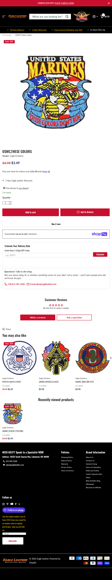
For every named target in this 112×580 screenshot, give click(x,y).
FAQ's (88, 477)
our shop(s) (24, 188)
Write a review (38, 317)
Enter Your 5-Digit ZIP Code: (17, 250)
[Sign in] (95, 16)
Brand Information (95, 452)
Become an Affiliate (93, 487)
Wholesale (90, 484)
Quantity (6, 197)
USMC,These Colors (12, 431)
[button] (10, 204)
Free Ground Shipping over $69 (68, 30)
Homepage (6, 35)
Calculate (100, 254)
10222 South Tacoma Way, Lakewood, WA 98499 (29, 456)
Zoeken (67, 16)
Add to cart (30, 212)
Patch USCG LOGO (11, 382)
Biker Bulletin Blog (93, 481)
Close (109, 3)
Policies (65, 452)
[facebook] (15, 504)
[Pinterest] (7, 504)
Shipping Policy (67, 457)
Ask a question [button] (74, 317)
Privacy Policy (66, 467)
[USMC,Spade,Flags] (56, 358)
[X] (19, 504)
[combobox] (50, 16)
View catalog (4, 16)
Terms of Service (67, 471)
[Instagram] (3, 504)
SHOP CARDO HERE (64, 3)
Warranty (64, 464)
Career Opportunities (94, 474)
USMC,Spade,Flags (48, 382)
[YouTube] (11, 504)
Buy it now (56, 223)
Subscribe (13, 540)
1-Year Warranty (39, 30)
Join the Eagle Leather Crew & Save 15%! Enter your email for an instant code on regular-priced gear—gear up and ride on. (14, 523)
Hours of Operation (93, 467)
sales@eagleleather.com (15, 465)
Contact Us (90, 460)
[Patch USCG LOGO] (19, 358)
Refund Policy (66, 460)
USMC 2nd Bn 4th (84, 382)
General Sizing (91, 464)
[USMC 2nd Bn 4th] (92, 358)
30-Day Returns (17, 30)
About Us (89, 457)
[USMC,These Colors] (12, 413)
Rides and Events (92, 471)
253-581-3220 (11, 461)
